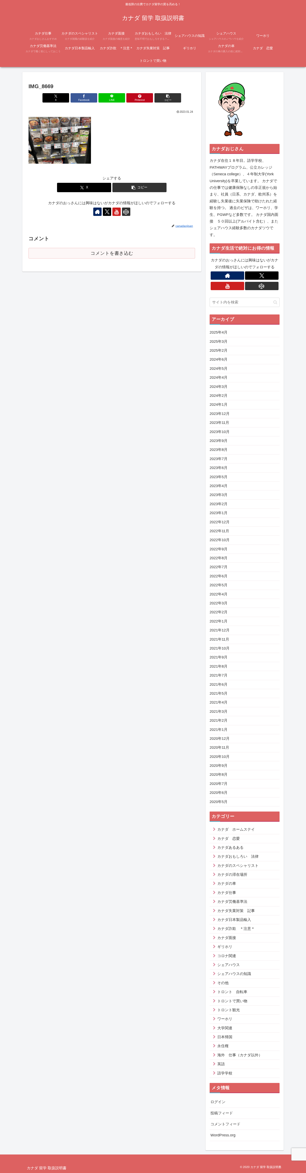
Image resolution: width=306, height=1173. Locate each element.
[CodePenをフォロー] (126, 212)
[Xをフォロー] (107, 212)
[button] (167, 98)
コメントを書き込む (112, 253)
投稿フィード (221, 1113)
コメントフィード (225, 1124)
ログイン (217, 1102)
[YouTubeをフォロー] (116, 212)
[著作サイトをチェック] (97, 212)
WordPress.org (222, 1135)
